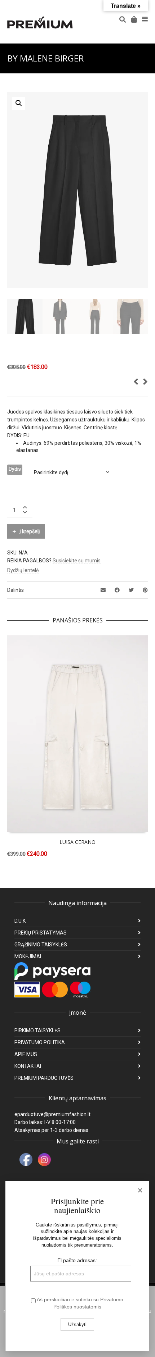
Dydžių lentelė (23, 570)
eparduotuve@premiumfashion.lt (52, 1114)
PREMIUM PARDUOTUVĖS (44, 1078)
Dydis (15, 469)
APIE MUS (25, 1054)
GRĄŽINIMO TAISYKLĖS (40, 944)
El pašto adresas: (77, 1260)
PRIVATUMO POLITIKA (39, 1042)
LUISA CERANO (77, 842)
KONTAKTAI (27, 1066)
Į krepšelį (29, 531)
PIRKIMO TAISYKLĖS (37, 1030)
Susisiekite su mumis (77, 560)
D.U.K (20, 921)
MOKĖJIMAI (27, 956)
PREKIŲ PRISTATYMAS (40, 933)
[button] (18, 103)
